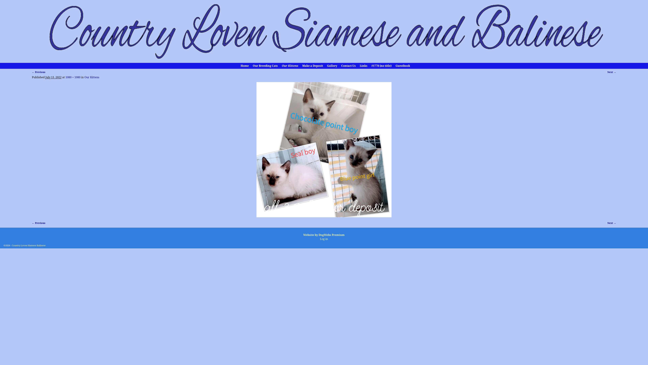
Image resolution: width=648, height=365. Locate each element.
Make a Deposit (312, 65)
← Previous (38, 72)
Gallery (332, 65)
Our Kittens (290, 65)
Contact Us (348, 65)
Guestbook (403, 65)
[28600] (324, 149)
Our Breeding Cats (265, 65)
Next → (611, 72)
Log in (324, 239)
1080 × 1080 (72, 77)
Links (363, 65)
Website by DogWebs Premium (324, 235)
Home (245, 65)
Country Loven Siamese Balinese (29, 245)
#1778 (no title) (381, 65)
